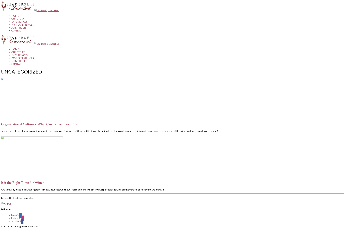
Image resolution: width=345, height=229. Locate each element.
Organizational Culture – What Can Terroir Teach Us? (39, 124)
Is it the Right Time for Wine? (22, 182)
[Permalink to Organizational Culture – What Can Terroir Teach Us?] (32, 117)
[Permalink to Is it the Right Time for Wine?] (32, 175)
